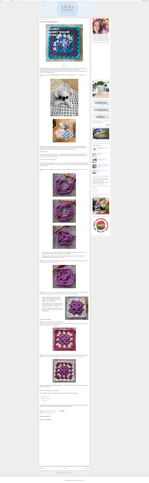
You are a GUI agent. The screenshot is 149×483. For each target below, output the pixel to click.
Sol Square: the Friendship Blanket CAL (103, 148)
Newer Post (42, 468)
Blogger (82, 480)
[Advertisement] (64, 456)
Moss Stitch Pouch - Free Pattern (102, 171)
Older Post (86, 468)
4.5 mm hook (57, 154)
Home (64, 468)
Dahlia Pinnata (45, 396)
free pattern (45, 412)
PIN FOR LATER (64, 65)
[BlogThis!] (60, 410)
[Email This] (59, 410)
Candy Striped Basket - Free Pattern (102, 159)
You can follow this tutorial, (60, 163)
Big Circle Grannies (46, 398)
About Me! (95, 191)
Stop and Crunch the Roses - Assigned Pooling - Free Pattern (103, 166)
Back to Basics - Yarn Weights (102, 154)
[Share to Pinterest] (63, 410)
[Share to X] (61, 410)
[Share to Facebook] (62, 410)
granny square (51, 412)
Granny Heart (45, 400)
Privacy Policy (95, 189)
